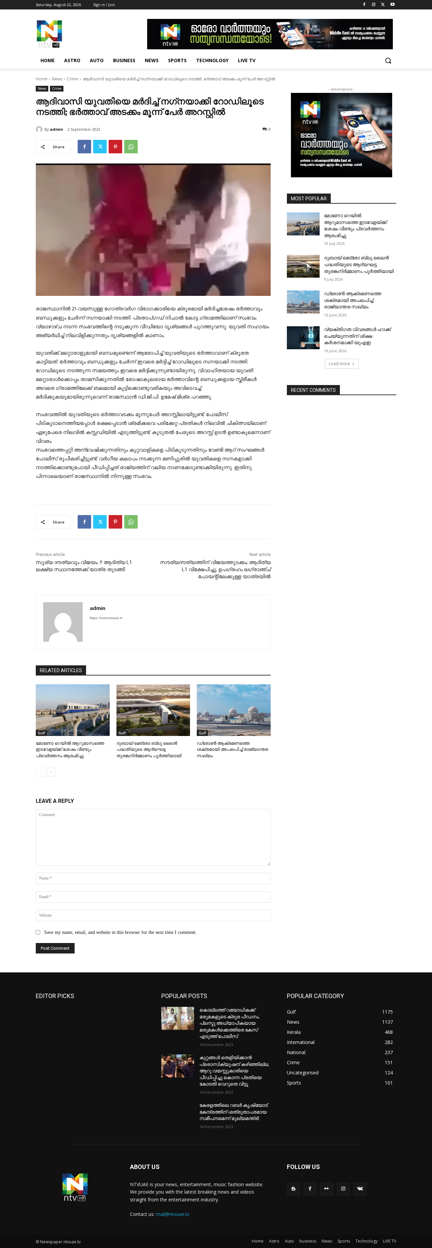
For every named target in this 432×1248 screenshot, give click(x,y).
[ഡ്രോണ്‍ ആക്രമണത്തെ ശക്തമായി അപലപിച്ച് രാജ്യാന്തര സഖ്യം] (234, 710)
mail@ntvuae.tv (172, 1214)
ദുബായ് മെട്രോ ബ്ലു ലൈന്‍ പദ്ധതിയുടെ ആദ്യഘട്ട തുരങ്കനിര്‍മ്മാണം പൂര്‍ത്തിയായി (149, 749)
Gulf (41, 733)
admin (56, 129)
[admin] (40, 129)
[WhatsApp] (131, 146)
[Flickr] (326, 1189)
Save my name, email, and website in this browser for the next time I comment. (120, 932)
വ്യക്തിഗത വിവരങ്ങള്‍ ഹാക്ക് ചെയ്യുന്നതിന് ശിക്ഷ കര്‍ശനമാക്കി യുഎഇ (357, 336)
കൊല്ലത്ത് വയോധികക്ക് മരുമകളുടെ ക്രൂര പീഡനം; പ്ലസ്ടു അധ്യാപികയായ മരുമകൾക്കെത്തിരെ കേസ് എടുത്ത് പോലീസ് (229, 1023)
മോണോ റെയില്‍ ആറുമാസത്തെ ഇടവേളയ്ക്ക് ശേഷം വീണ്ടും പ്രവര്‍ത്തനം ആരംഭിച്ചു (70, 749)
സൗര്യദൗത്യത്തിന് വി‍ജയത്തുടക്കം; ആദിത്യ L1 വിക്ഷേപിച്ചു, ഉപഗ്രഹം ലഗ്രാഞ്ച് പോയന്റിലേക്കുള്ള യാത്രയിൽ (215, 569)
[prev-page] (40, 772)
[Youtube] (392, 5)
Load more (339, 363)
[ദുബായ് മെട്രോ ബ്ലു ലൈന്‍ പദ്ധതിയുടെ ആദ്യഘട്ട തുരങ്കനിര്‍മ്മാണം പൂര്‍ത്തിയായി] (153, 710)
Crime (72, 79)
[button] (388, 60)
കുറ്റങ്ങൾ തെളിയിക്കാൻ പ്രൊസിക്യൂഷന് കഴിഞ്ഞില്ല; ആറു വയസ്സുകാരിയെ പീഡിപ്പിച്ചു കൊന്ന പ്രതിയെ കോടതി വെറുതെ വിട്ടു (234, 1071)
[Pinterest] (115, 146)
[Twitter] (383, 5)
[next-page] (51, 772)
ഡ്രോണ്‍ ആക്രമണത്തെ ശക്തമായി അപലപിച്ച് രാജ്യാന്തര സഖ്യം (232, 749)
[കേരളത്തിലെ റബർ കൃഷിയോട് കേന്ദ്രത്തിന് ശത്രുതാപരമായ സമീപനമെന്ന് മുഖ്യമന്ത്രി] (177, 1113)
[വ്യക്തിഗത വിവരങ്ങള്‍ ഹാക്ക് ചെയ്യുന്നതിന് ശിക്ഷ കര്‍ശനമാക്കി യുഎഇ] (303, 337)
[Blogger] (293, 1189)
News (57, 79)
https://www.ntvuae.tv (106, 618)
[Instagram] (374, 5)
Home (42, 79)
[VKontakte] (360, 1189)
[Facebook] (364, 5)
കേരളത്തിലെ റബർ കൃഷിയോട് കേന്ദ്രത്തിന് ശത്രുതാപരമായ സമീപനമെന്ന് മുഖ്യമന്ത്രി (233, 1111)
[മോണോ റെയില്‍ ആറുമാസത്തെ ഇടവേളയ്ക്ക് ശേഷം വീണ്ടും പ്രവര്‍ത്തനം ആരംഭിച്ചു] (73, 710)
